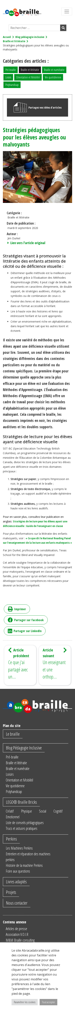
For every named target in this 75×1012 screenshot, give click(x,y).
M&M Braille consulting (20, 940)
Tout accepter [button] (48, 1002)
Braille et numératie (54, 70)
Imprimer (20, 609)
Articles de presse (16, 928)
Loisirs (8, 77)
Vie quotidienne (53, 77)
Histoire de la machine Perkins (24, 865)
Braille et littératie (14, 41)
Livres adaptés (16, 882)
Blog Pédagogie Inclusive (24, 748)
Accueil (7, 37)
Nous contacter (17, 903)
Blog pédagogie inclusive (29, 37)
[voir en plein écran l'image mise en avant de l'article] (37, 176)
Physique (26, 811)
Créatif (10, 811)
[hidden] (66, 11)
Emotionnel (12, 816)
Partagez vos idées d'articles (45, 107)
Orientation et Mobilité (28, 77)
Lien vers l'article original (27, 242)
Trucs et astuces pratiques (21, 828)
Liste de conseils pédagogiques (25, 822)
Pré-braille (10, 70)
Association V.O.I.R (17, 934)
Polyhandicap (12, 85)
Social (42, 811)
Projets (11, 892)
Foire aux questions (18, 871)
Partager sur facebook (29, 620)
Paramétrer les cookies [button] (24, 1002)
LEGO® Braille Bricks (21, 802)
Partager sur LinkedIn (28, 631)
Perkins (11, 839)
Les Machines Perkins (19, 848)
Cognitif (57, 811)
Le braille (13, 734)
